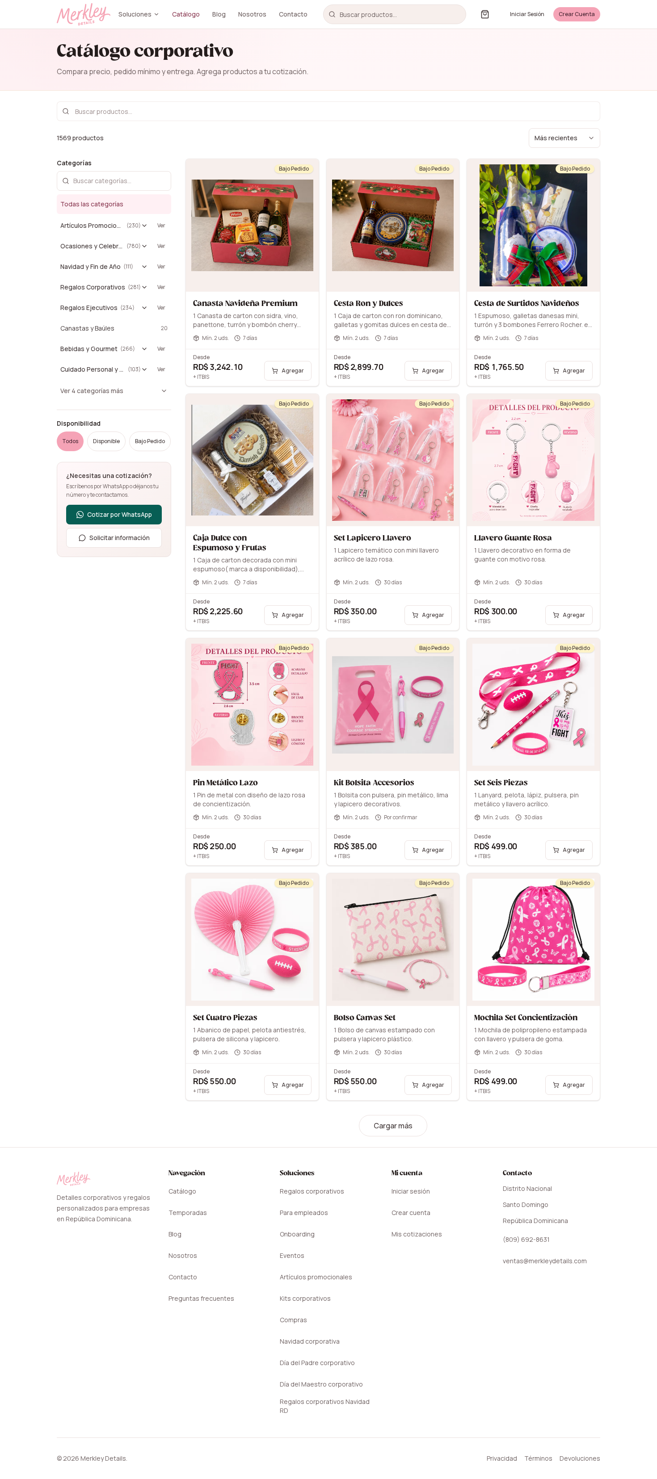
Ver (161, 225)
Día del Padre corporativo (317, 1362)
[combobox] (394, 14)
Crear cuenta (411, 1212)
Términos (538, 1458)
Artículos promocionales (316, 1277)
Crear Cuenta (577, 14)
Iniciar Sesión (527, 14)
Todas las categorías (91, 204)
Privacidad (502, 1458)
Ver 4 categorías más (91, 390)
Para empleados (304, 1212)
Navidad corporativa (310, 1341)
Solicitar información (119, 537)
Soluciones (135, 14)
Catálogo (186, 14)
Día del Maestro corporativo (321, 1384)
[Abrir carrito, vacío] (485, 14)
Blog (219, 14)
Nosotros (252, 14)
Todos (70, 441)
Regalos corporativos (312, 1191)
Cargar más (393, 1126)
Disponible (106, 441)
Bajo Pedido (150, 441)
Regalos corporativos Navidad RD (325, 1406)
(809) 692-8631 (526, 1239)
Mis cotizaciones (417, 1234)
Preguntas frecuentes (201, 1298)
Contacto (293, 14)
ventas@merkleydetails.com (545, 1261)
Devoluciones (580, 1458)
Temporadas (187, 1212)
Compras (293, 1320)
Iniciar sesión (411, 1191)
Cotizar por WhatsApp (119, 514)
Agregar (293, 370)
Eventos (292, 1255)
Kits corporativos (305, 1298)
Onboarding (297, 1234)
